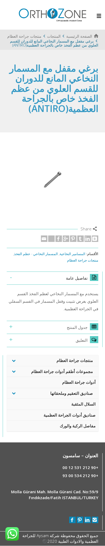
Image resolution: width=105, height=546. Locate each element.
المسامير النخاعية (72, 254)
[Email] (44, 238)
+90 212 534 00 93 (80, 475)
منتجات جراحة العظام (82, 260)
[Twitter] (51, 238)
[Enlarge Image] (52, 179)
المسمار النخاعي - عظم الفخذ (36, 254)
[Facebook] (58, 238)
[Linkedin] (88, 238)
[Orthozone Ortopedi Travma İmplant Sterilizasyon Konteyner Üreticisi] (52, 14)
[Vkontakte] (95, 238)
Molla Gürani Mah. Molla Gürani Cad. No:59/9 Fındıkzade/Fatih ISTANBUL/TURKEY (54, 494)
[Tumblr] (80, 238)
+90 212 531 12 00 (80, 467)
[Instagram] (95, 520)
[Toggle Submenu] (13, 360)
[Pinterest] (73, 238)
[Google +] (66, 238)
